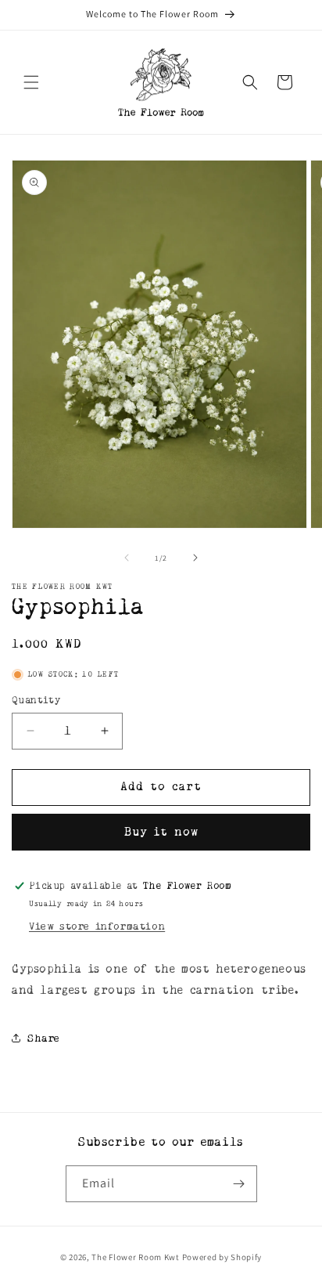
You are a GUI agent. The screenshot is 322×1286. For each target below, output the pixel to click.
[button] (31, 82)
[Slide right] (195, 557)
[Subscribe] (239, 1183)
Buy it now (161, 832)
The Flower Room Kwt (135, 1257)
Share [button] (43, 1038)
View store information (97, 926)
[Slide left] (126, 557)
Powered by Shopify (222, 1257)
